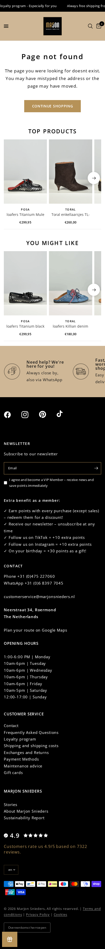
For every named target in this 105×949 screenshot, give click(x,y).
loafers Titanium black (25, 326)
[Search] (90, 26)
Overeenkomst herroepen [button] (27, 927)
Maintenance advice (23, 765)
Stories (10, 804)
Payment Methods (21, 759)
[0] (98, 26)
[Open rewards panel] (9, 939)
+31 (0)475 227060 (36, 576)
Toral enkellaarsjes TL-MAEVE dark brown (70, 215)
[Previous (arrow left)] (11, 178)
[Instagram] (29, 414)
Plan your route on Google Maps (35, 630)
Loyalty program (20, 739)
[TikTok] (65, 414)
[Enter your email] (96, 468)
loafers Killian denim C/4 (70, 326)
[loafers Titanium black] (25, 283)
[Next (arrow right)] (94, 178)
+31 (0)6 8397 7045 (44, 583)
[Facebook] (12, 414)
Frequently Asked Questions (31, 732)
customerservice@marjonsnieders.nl (39, 596)
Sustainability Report (24, 817)
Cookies (60, 914)
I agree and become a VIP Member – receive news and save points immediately (51, 482)
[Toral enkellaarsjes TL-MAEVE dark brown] (70, 171)
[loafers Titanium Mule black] (25, 171)
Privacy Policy (38, 914)
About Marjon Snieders (26, 811)
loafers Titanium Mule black (25, 215)
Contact (11, 725)
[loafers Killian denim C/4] (70, 283)
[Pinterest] (47, 414)
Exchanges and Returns (26, 752)
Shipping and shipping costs (31, 745)
